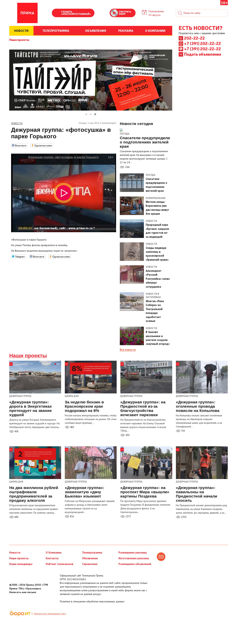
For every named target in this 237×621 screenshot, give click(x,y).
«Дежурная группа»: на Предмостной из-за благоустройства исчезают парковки (143, 408)
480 (71, 427)
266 (127, 167)
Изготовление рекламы (133, 558)
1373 (128, 516)
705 (183, 430)
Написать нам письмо (22, 592)
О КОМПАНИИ (155, 30)
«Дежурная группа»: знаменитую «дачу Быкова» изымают (84, 491)
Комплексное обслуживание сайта (50, 613)
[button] (86, 114)
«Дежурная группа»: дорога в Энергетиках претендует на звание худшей (30, 408)
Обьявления (90, 558)
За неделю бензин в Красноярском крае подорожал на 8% (84, 406)
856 (71, 516)
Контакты (52, 558)
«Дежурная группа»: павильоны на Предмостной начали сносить (196, 493)
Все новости (128, 349)
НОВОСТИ (21, 30)
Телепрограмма (92, 552)
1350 (183, 517)
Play (56, 13)
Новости (14, 552)
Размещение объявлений (134, 564)
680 (16, 517)
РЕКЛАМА (125, 30)
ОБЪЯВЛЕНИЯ (95, 30)
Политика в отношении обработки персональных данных (92, 601)
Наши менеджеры (20, 564)
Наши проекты (19, 40)
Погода (124, 133)
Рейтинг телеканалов (59, 564)
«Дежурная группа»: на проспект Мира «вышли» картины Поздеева (144, 491)
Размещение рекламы (132, 552)
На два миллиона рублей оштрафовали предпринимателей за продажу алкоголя (33, 493)
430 (127, 435)
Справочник (90, 564)
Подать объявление (202, 54)
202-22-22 (194, 38)
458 (16, 431)
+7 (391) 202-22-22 (202, 43)
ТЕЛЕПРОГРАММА (55, 30)
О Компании (53, 552)
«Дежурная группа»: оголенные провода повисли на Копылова (197, 406)
